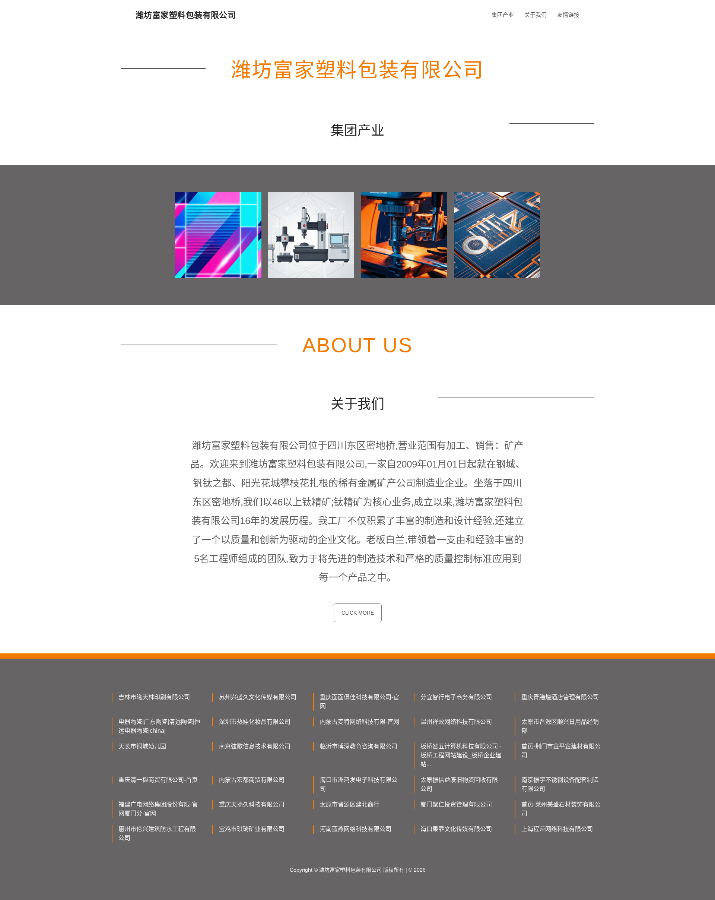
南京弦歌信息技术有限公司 (254, 746)
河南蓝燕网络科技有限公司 (355, 829)
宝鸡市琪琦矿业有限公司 (252, 829)
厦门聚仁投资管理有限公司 (456, 804)
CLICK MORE (357, 613)
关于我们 (535, 15)
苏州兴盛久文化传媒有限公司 (257, 697)
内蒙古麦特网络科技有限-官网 (359, 722)
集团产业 (503, 15)
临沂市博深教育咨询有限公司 (358, 746)
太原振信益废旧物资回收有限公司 (459, 784)
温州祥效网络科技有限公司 (456, 722)
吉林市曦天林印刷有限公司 (154, 697)
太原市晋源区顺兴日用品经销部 (560, 726)
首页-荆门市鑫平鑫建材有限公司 (561, 750)
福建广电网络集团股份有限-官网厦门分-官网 (158, 809)
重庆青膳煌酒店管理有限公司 (560, 697)
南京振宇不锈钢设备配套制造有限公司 (560, 784)
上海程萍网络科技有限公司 (557, 829)
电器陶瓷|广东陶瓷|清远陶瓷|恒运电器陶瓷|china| (159, 726)
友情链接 (568, 15)
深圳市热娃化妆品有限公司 (254, 722)
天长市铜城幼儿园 (142, 746)
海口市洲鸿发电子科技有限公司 (358, 784)
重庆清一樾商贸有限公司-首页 (158, 780)
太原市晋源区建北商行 (349, 804)
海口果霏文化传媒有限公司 (456, 829)
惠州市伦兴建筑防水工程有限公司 (157, 833)
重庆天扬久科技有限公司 (252, 804)
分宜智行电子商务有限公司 (456, 697)
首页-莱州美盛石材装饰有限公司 (561, 809)
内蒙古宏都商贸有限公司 (252, 780)
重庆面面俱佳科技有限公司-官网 (359, 701)
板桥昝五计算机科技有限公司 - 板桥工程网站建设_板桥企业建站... (460, 755)
